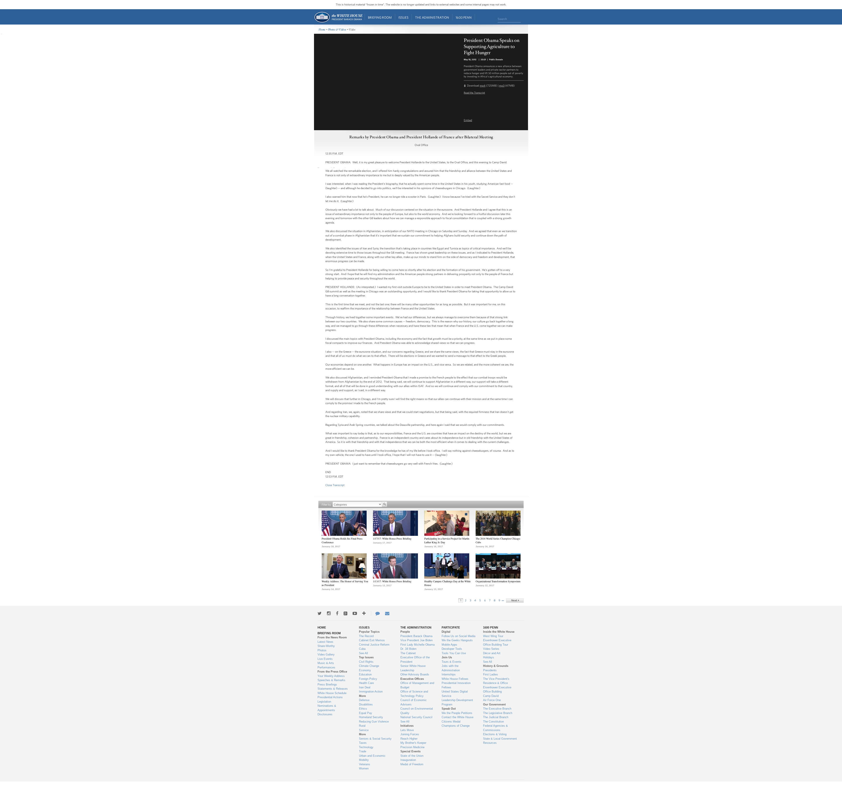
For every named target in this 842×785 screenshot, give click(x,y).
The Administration (432, 17)
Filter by (326, 504)
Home (338, 17)
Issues (403, 17)
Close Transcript (334, 485)
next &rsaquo (515, 600)
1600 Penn (464, 17)
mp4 (482, 85)
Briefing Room (380, 17)
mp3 (502, 85)
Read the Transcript (474, 92)
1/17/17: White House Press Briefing (392, 538)
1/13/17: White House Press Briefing (392, 581)
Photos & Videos (337, 30)
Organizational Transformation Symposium (498, 581)
